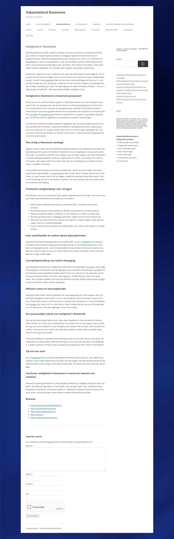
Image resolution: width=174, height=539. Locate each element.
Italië (134, 124)
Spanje (133, 127)
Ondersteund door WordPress (51, 528)
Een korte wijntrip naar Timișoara (120, 24)
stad (27, 367)
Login (118, 111)
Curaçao (140, 120)
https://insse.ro (36, 414)
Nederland (141, 124)
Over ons (29, 36)
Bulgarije (133, 120)
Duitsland (129, 122)
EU (99, 267)
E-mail (29, 484)
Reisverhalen (80, 30)
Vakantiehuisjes (111, 30)
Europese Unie (47, 114)
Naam (29, 474)
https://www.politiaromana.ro (43, 411)
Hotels (29, 30)
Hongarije (128, 124)
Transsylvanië (58, 173)
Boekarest (50, 80)
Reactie (30, 446)
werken (102, 279)
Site (27, 494)
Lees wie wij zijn (122, 161)
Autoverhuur (81, 24)
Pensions (52, 30)
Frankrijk (138, 122)
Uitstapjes (95, 30)
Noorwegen (121, 126)
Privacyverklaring (32, 528)
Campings (97, 24)
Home (28, 24)
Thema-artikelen (63, 24)
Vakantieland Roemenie (45, 12)
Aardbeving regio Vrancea (126, 96)
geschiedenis (31, 62)
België (119, 120)
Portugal (139, 126)
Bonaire (125, 120)
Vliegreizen (128, 30)
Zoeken (119, 59)
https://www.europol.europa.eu (43, 417)
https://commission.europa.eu (43, 408)
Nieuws (40, 30)
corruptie (33, 114)
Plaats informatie (43, 24)
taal (39, 332)
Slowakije (126, 127)
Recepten (65, 30)
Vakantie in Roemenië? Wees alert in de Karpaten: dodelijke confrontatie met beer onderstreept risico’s (132, 90)
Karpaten (33, 304)
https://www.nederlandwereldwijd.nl (46, 405)
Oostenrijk (131, 126)
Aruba (144, 118)
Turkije (140, 127)
